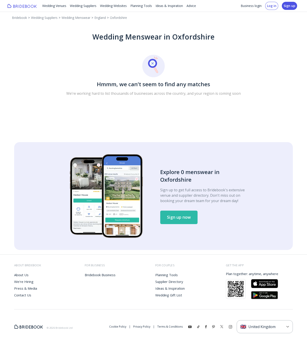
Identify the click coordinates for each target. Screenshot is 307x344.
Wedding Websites (113, 6)
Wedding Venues (54, 6)
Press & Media (25, 288)
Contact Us (22, 295)
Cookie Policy (117, 326)
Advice (191, 6)
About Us (21, 275)
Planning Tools (141, 6)
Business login (251, 6)
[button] (179, 217)
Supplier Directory (169, 281)
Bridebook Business (100, 275)
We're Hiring (23, 281)
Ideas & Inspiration (169, 6)
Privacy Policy (141, 326)
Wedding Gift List (168, 295)
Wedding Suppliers (83, 6)
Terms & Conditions (170, 326)
